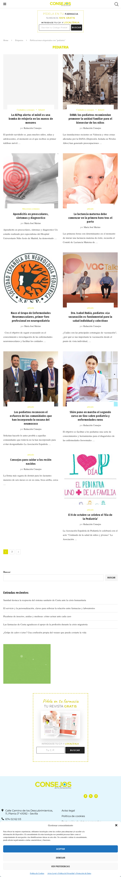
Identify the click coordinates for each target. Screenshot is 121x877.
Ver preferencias (60, 866)
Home (5, 40)
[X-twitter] (90, 796)
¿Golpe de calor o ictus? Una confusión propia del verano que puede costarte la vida (44, 632)
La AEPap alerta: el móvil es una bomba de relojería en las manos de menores (31, 118)
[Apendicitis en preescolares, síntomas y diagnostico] (30, 180)
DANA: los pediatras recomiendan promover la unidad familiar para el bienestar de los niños (90, 118)
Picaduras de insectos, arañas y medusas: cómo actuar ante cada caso (37, 616)
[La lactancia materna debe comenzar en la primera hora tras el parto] (90, 180)
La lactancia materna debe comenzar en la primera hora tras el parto (90, 218)
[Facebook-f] (85, 796)
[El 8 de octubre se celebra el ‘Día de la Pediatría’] (90, 481)
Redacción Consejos (32, 128)
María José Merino (32, 223)
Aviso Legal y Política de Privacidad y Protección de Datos (69, 873)
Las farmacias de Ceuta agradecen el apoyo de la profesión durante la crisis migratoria (45, 624)
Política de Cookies (37, 873)
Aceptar (60, 849)
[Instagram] (96, 796)
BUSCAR (76, 27)
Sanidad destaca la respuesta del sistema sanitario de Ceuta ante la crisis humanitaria (44, 600)
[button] (116, 825)
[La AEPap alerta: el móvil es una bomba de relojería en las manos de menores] (30, 81)
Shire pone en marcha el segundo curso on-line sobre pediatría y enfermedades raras (90, 416)
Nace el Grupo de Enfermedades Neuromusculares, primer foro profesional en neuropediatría (31, 317)
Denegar (60, 857)
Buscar (7, 572)
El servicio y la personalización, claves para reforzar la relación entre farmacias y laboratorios (49, 608)
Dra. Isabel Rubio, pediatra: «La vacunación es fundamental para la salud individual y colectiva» (90, 317)
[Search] (116, 4)
